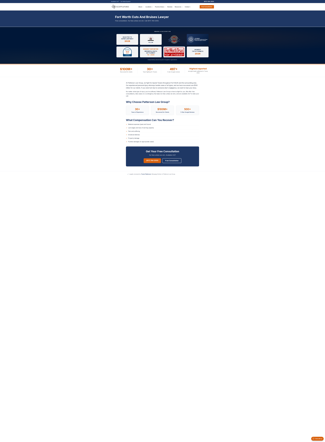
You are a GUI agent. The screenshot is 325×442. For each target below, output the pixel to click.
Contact (188, 7)
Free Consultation (206, 6)
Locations (149, 7)
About (140, 7)
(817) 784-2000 (209, 1)
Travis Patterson (146, 174)
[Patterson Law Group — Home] (120, 6)
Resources (178, 7)
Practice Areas (160, 7)
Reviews (169, 7)
